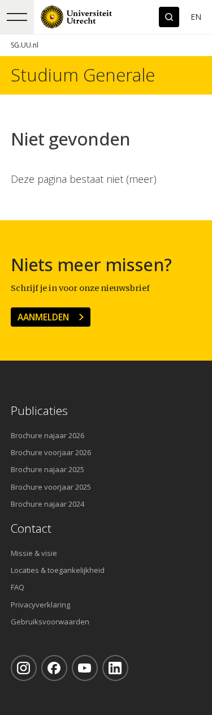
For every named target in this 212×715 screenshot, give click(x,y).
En (196, 16)
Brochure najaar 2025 (47, 469)
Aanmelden (43, 317)
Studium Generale (83, 75)
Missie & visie (34, 553)
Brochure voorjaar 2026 (51, 452)
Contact (31, 528)
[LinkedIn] (115, 668)
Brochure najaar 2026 (47, 435)
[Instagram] (24, 668)
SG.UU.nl (24, 45)
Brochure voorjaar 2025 (51, 487)
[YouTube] (85, 668)
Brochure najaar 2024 (47, 504)
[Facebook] (54, 668)
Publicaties (39, 411)
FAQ (17, 587)
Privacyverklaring (40, 605)
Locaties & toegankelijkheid (58, 570)
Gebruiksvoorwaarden (50, 621)
